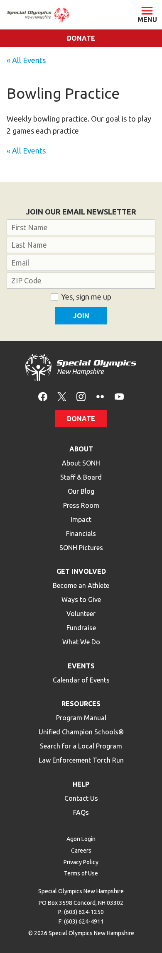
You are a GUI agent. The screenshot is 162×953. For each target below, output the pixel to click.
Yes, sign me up (86, 296)
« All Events (26, 60)
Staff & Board (81, 477)
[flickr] (100, 396)
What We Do (81, 642)
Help (81, 784)
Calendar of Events (81, 680)
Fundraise (81, 627)
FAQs (81, 812)
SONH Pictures (81, 547)
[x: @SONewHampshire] (61, 396)
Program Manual (81, 717)
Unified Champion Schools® (81, 732)
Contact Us (81, 798)
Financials (81, 533)
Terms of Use (81, 873)
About (81, 449)
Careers (81, 850)
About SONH (81, 463)
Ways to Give (81, 599)
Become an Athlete (81, 585)
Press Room (81, 505)
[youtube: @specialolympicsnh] (119, 396)
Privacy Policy (81, 862)
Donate (81, 38)
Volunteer (81, 613)
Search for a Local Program (81, 746)
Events (81, 666)
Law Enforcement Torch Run (81, 760)
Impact (81, 519)
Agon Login (81, 839)
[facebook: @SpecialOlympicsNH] (42, 396)
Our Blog (81, 491)
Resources (81, 703)
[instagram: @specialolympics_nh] (81, 396)
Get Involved (81, 571)
